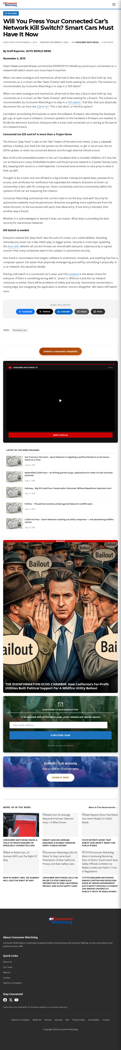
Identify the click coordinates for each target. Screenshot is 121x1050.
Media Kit (37, 1019)
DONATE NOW (60, 777)
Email (83, 311)
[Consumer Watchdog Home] (61, 920)
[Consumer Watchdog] (10, 4)
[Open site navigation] (114, 4)
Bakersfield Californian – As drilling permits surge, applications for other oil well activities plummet (69, 474)
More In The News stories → (103, 807)
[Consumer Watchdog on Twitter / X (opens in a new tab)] (11, 1000)
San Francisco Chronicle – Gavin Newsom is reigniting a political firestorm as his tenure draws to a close (67, 458)
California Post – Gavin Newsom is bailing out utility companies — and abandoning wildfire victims (69, 521)
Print (99, 311)
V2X (39, 106)
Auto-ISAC (13, 246)
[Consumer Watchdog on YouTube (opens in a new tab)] (16, 1000)
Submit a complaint (20, 1019)
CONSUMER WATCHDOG (87, 42)
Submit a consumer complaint (60, 351)
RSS (67, 1019)
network (74, 274)
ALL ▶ (110, 367)
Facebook (27, 311)
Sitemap (58, 1019)
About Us (7, 961)
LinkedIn (65, 311)
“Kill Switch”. (74, 102)
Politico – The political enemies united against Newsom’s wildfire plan (58, 503)
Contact (7, 977)
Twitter (46, 311)
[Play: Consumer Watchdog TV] (60, 400)
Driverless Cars (20, 330)
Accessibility (93, 1019)
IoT (47, 106)
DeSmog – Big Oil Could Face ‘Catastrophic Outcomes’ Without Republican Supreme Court (68, 488)
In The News (11, 13)
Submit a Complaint (12, 982)
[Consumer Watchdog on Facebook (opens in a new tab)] (5, 1000)
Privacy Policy (78, 1019)
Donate (48, 1019)
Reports (7, 972)
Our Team (7, 967)
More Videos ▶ (60, 435)
